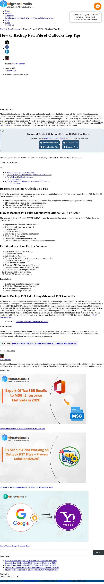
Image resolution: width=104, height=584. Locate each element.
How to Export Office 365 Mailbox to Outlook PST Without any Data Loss (44, 343)
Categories (9, 16)
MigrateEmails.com (30, 581)
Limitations (17, 179)
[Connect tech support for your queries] (97, 6)
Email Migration (26, 18)
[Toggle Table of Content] (2, 168)
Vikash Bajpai (10, 70)
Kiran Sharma (19, 64)
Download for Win (50, 143)
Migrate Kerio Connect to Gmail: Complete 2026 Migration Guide (31, 570)
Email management (12, 18)
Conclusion (17, 183)
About (7, 22)
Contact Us (9, 25)
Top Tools (37, 18)
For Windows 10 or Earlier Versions (20, 177)
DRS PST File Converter (55, 138)
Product (8, 13)
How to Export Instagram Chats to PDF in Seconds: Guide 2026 (31, 561)
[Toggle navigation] (33, 7)
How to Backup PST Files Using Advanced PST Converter (28, 181)
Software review (48, 18)
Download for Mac (50, 147)
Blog (7, 20)
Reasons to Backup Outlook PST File (20, 172)
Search (98, 552)
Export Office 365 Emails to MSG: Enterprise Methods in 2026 (30, 563)
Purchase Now (71, 143)
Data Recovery (14, 29)
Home (7, 11)
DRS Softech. (63, 581)
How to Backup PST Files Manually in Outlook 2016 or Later (29, 175)
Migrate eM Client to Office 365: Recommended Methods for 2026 (32, 567)
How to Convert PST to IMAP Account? (32, 322)
